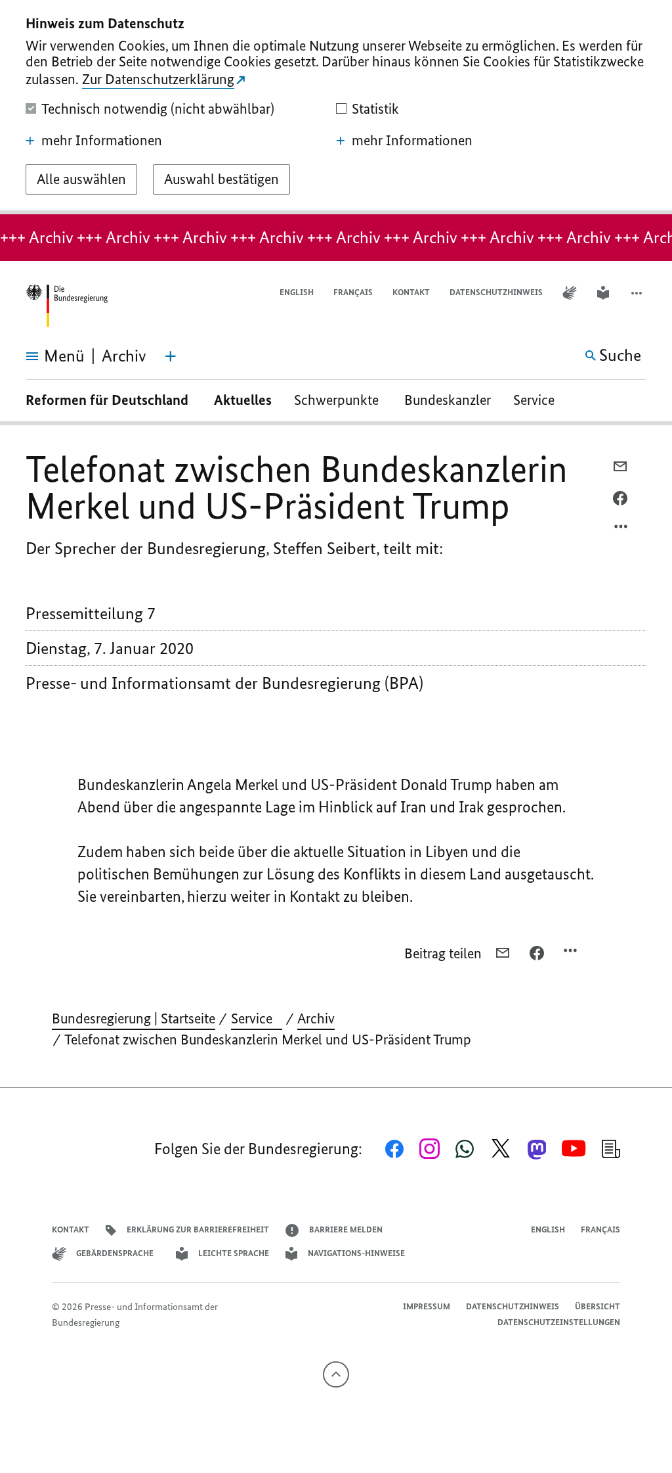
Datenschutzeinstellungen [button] (558, 1322)
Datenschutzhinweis (496, 292)
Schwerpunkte (338, 400)
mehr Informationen (101, 141)
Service (538, 400)
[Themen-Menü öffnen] (171, 356)
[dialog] (336, 107)
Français (353, 292)
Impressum (426, 1306)
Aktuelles (243, 400)
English (297, 292)
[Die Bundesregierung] (66, 306)
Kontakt (411, 292)
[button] (638, 293)
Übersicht (597, 1306)
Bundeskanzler (447, 400)
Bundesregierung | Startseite (133, 1018)
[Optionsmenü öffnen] (621, 530)
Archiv (316, 1018)
